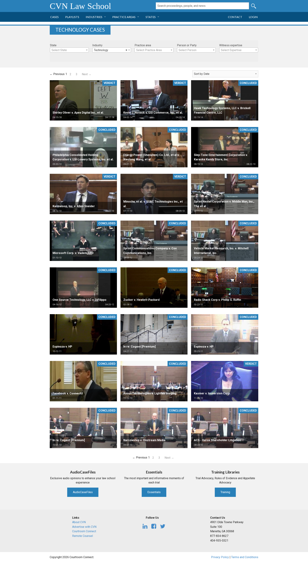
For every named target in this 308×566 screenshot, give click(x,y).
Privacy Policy (220, 557)
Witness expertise (230, 45)
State (53, 45)
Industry (97, 45)
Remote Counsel (82, 536)
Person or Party (187, 45)
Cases (54, 17)
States (151, 17)
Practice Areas (123, 17)
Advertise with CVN (84, 526)
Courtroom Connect (84, 531)
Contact (235, 17)
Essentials (154, 492)
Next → (86, 74)
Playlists (72, 17)
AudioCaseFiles (83, 492)
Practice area (143, 45)
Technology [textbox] (110, 50)
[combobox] (69, 50)
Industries (94, 17)
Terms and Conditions (244, 557)
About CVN (79, 522)
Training (225, 492)
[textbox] (69, 50)
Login (253, 17)
